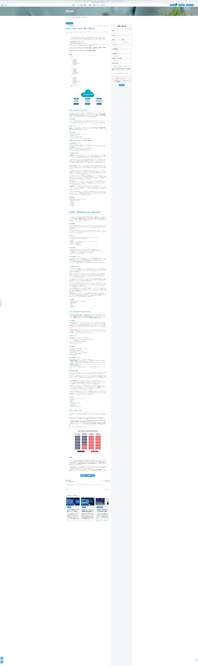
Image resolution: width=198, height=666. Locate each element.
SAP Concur (72, 204)
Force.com (72, 305)
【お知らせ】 (99, 507)
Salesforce (72, 202)
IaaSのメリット (75, 78)
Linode (71, 400)
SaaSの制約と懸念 (76, 63)
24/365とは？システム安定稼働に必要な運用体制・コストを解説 (87, 510)
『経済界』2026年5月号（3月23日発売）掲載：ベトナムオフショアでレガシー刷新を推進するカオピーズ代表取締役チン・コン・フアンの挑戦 (102, 510)
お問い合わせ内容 (115, 63)
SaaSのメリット (75, 60)
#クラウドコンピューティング (99, 484)
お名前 (113, 35)
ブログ (69, 23)
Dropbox (71, 201)
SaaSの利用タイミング (76, 62)
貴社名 (113, 30)
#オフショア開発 (103, 520)
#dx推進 (98, 520)
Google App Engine (73, 306)
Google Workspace (73, 200)
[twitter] (73, 25)
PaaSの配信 (75, 68)
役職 (123, 39)
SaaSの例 (74, 64)
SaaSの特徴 (75, 61)
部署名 (113, 39)
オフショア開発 (94, 259)
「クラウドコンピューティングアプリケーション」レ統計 (79, 422)
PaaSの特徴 (75, 70)
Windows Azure (72, 303)
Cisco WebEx (72, 203)
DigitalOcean (72, 399)
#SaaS (82, 484)
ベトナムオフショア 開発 (77, 361)
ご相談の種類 (114, 53)
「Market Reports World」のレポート (76, 420)
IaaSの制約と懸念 (76, 82)
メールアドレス (115, 44)
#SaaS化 (86, 484)
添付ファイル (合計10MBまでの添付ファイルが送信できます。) (121, 69)
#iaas (75, 484)
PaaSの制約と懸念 (76, 72)
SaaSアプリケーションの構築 (96, 469)
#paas (78, 484)
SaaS (72, 57)
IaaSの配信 (74, 77)
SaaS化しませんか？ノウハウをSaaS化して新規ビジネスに (83, 140)
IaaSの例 (74, 83)
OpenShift (71, 307)
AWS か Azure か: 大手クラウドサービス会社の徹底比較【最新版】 (85, 50)
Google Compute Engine (74, 406)
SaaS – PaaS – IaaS (74, 85)
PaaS (72, 66)
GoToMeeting (72, 205)
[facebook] (70, 25)
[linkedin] (72, 25)
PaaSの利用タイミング (76, 71)
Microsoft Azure (72, 405)
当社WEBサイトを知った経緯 (117, 58)
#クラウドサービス (70, 485)
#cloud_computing (70, 484)
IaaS (72, 75)
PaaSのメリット (75, 69)
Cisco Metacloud (73, 404)
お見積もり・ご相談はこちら (87, 475)
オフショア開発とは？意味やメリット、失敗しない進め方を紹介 (72, 510)
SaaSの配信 (75, 59)
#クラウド (90, 484)
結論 (71, 86)
